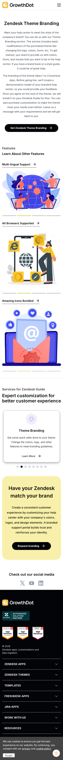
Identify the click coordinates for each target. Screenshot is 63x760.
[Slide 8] (45, 466)
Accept (8, 755)
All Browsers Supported (18, 223)
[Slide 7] (41, 466)
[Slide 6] (37, 466)
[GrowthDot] (18, 5)
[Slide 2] (24, 215)
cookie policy (43, 748)
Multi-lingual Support (16, 164)
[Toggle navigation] (59, 5)
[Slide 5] (33, 466)
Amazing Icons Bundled (17, 300)
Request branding (28, 545)
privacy (26, 748)
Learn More (28, 456)
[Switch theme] (56, 753)
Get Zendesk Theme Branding (28, 127)
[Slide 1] (9, 215)
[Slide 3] (39, 215)
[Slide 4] (53, 215)
